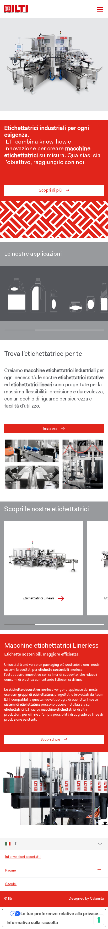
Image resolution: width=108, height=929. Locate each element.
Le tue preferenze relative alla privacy (59, 913)
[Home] (16, 9)
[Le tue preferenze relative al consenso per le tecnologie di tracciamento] (99, 920)
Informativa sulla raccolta (32, 922)
